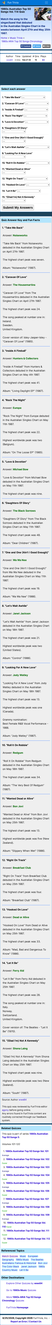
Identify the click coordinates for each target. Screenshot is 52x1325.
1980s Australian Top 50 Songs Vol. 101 (27, 1151)
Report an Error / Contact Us (26, 1321)
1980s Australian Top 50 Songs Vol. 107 (27, 1199)
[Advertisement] (26, 73)
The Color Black (10, 1266)
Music (23, 1256)
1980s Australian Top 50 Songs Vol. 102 (27, 1159)
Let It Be (23, 1270)
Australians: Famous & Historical (19, 1263)
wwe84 (9, 60)
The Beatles (37, 1259)
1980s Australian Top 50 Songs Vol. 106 (27, 1191)
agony (5, 1110)
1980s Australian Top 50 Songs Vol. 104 (27, 1175)
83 (43, 60)
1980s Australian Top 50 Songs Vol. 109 (27, 1214)
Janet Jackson (29, 1266)
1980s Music (22, 1259)
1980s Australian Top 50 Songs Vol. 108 (27, 1207)
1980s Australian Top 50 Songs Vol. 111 (27, 1230)
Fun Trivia (12, 2)
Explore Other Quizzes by (24, 1283)
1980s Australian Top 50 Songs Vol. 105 (27, 1183)
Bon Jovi (42, 1263)
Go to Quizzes (21, 1290)
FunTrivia (17, 1307)
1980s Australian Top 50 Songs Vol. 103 (27, 1167)
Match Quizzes (10, 1256)
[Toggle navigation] (46, 2)
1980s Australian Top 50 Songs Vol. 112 (28, 1238)
